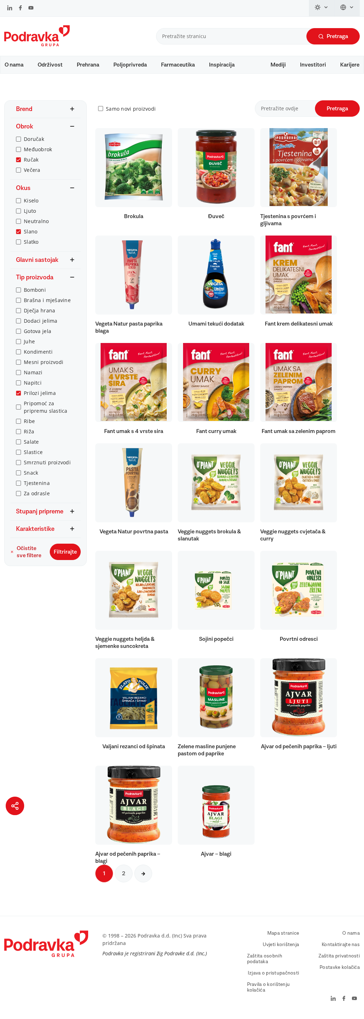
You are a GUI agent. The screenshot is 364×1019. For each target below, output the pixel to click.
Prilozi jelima (40, 393)
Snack (31, 472)
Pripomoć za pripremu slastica (46, 407)
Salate (31, 441)
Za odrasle (37, 493)
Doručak (34, 139)
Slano (30, 231)
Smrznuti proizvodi (47, 462)
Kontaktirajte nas (341, 944)
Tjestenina (37, 483)
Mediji (278, 65)
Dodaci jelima (41, 320)
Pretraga (337, 36)
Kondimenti (38, 351)
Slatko (31, 241)
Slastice (33, 452)
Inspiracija (222, 65)
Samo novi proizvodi (131, 108)
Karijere (349, 65)
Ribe (29, 421)
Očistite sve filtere (29, 551)
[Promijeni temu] (321, 8)
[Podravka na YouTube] (30, 8)
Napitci (33, 382)
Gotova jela (37, 331)
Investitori (313, 65)
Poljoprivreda (130, 65)
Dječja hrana (39, 310)
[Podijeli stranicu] (15, 806)
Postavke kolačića (340, 967)
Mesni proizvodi (43, 362)
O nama (14, 65)
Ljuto (30, 210)
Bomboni (35, 289)
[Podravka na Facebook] (20, 8)
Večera (32, 170)
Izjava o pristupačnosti (273, 973)
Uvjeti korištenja (281, 944)
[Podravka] (37, 44)
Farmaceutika (178, 65)
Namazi (33, 372)
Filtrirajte (65, 552)
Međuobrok (38, 149)
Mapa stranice (283, 933)
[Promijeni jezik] (347, 8)
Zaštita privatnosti (339, 956)
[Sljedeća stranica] (143, 873)
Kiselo (31, 200)
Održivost (50, 65)
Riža (29, 431)
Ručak (31, 159)
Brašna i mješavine (47, 300)
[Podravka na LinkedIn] (9, 8)
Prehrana (88, 65)
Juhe (29, 341)
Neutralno (36, 221)
